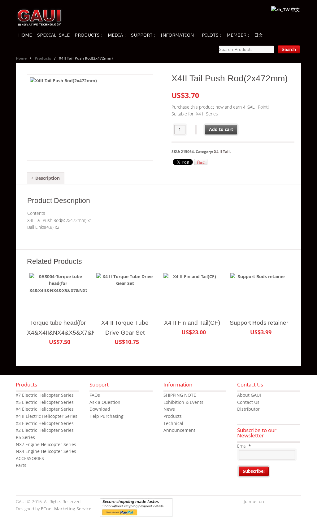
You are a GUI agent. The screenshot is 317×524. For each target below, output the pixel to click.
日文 (258, 35)
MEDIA (115, 35)
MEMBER (236, 35)
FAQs (94, 395)
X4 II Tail (222, 151)
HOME (25, 35)
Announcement (179, 430)
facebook (268, 502)
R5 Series (25, 437)
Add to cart (221, 129)
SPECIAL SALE (53, 35)
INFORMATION (177, 35)
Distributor (248, 409)
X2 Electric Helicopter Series (45, 430)
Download (99, 409)
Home (21, 58)
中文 (295, 9)
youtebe (287, 502)
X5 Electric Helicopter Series (45, 402)
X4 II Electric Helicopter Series (46, 416)
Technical (173, 423)
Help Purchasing (106, 416)
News (169, 409)
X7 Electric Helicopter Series (45, 395)
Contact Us (248, 402)
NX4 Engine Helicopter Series (46, 451)
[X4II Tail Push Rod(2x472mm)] (90, 118)
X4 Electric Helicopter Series (45, 409)
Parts (21, 465)
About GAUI (249, 395)
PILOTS (210, 35)
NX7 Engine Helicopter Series (46, 444)
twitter (278, 502)
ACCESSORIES (30, 458)
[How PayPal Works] (136, 513)
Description (47, 178)
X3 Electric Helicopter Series (45, 423)
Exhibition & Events (183, 402)
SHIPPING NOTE (179, 395)
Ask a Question (104, 402)
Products (43, 58)
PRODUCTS (87, 35)
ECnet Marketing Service (66, 509)
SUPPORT (142, 35)
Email (244, 446)
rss (296, 502)
